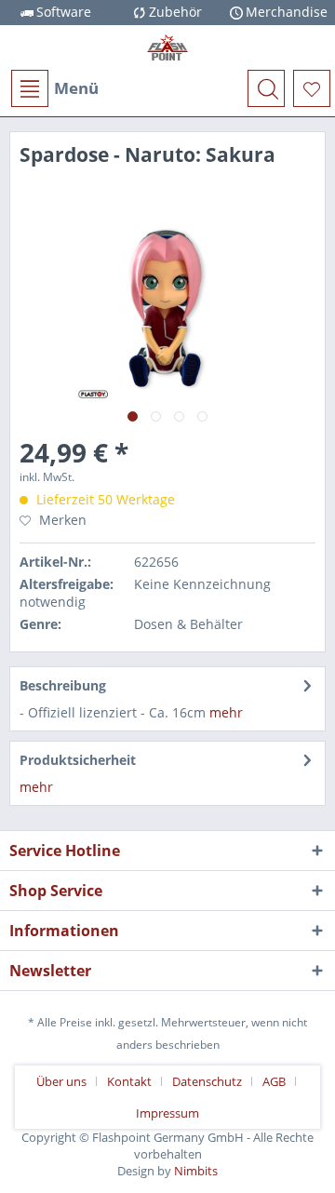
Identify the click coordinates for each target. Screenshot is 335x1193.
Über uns (61, 1081)
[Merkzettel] (311, 88)
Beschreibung (63, 685)
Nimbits (196, 1170)
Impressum (167, 1113)
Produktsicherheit (78, 760)
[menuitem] (54, 88)
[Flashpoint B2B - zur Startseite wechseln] (167, 47)
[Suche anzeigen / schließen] (266, 88)
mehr (226, 712)
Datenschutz (207, 1081)
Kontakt (129, 1081)
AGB (274, 1081)
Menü (76, 88)
